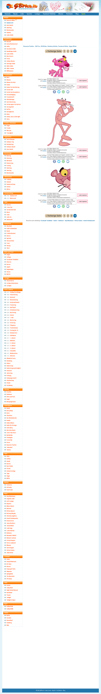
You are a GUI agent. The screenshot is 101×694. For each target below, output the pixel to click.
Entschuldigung (11, 94)
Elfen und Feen (11, 396)
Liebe (22, 14)
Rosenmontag (14, 300)
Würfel (8, 274)
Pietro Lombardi (11, 543)
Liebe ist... (10, 217)
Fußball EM (10, 606)
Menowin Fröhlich (11, 535)
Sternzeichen (10, 241)
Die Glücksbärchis (12, 418)
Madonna (9, 533)
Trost (8, 243)
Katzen (9, 463)
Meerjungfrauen (11, 401)
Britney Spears (11, 511)
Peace (8, 58)
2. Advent (12, 343)
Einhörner (9, 394)
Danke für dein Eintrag (13, 87)
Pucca (8, 442)
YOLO (8, 248)
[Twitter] (58, 93)
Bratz (8, 413)
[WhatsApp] (63, 93)
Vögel (8, 476)
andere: (44, 81)
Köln (8, 625)
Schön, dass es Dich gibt (13, 116)
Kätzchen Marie (11, 430)
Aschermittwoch (14, 302)
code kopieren (83, 80)
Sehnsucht (10, 219)
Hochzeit (9, 370)
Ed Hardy (9, 487)
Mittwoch (9, 160)
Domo (8, 559)
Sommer (9, 32)
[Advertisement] (13, 657)
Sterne (8, 272)
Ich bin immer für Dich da (14, 104)
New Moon (9, 592)
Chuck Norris (10, 280)
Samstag (9, 27)
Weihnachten (13, 353)
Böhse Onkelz (10, 506)
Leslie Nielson (10, 530)
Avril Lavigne (10, 501)
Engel (8, 399)
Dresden (9, 618)
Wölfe (8, 478)
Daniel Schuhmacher (12, 518)
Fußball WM (10, 609)
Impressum (48, 690)
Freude (8, 128)
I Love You (9, 207)
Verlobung (9, 385)
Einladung (9, 361)
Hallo (8, 46)
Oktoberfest (13, 333)
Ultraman (9, 578)
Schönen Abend (11, 147)
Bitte (8, 77)
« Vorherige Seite (53, 51)
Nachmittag (10, 144)
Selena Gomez (10, 550)
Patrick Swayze (11, 540)
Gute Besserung (11, 102)
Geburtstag (10, 366)
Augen (8, 254)
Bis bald (9, 41)
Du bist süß (10, 89)
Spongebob (10, 574)
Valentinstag (13, 294)
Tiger (8, 473)
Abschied (9, 226)
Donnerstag (10, 163)
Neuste (15, 14)
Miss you (9, 130)
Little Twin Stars (11, 432)
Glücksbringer (10, 99)
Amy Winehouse (11, 496)
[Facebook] (54, 93)
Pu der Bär (9, 440)
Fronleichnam (14, 328)
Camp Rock (10, 587)
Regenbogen (10, 269)
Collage (9, 257)
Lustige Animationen (12, 283)
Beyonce (9, 503)
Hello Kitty (10, 427)
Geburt (8, 363)
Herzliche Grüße (11, 49)
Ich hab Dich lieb (11, 209)
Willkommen (10, 71)
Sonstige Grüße (11, 63)
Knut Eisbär (10, 466)
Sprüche (29, 14)
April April (13, 307)
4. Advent (12, 348)
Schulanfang (10, 380)
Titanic (9, 595)
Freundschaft (10, 97)
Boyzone (9, 508)
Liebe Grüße (10, 35)
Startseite (7, 14)
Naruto (9, 566)
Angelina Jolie (10, 498)
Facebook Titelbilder (49, 14)
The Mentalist (10, 576)
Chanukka (13, 350)
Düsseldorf (10, 620)
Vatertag (12, 322)
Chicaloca (9, 415)
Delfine (9, 459)
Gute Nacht (10, 25)
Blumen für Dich (11, 82)
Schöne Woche (11, 61)
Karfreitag (13, 312)
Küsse (8, 212)
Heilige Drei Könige (15, 292)
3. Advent (12, 345)
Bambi (8, 408)
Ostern (12, 315)
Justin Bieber (10, 525)
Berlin (8, 615)
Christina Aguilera (12, 516)
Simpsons (9, 571)
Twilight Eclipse (11, 600)
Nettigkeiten (10, 111)
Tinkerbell (9, 447)
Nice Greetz (10, 56)
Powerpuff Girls (11, 569)
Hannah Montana (11, 561)
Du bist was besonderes (13, 92)
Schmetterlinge (11, 471)
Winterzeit (13, 198)
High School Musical (12, 590)
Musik (8, 231)
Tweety (9, 450)
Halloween (13, 335)
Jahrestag (9, 373)
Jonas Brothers (11, 523)
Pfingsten (13, 325)
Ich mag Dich (10, 107)
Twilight (9, 597)
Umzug (8, 245)
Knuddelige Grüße (11, 51)
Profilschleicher (11, 233)
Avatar (8, 585)
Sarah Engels (10, 547)
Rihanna (9, 545)
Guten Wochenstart (12, 44)
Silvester (12, 356)
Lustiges (37, 14)
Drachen (9, 392)
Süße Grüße (10, 66)
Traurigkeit (10, 133)
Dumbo (8, 420)
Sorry (8, 119)
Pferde (8, 468)
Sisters (8, 236)
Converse (9, 485)
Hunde (8, 461)
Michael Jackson (11, 538)
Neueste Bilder (11, 20)
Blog (77, 14)
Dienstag (9, 158)
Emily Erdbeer (10, 423)
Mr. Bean (9, 564)
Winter (8, 189)
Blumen (60, 14)
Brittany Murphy (11, 513)
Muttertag (13, 320)
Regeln (54, 690)
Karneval (12, 297)
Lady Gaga (9, 528)
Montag (9, 155)
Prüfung (9, 375)
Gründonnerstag (14, 310)
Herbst (8, 186)
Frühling (9, 179)
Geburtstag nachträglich (14, 368)
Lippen (8, 267)
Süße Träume (10, 68)
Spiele (83, 14)
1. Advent (12, 338)
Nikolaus (12, 340)
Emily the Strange (12, 425)
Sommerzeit (10, 23)
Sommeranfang (11, 184)
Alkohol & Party (11, 358)
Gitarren (9, 262)
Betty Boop (10, 410)
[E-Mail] (67, 93)
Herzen (9, 205)
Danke (8, 84)
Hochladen (69, 14)
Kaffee (8, 109)
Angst (8, 125)
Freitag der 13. (14, 330)
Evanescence (10, 520)
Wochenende (10, 30)
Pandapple (10, 437)
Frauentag (13, 305)
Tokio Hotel (10, 552)
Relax (8, 114)
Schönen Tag (10, 142)
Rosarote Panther (12, 445)
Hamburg (9, 622)
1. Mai (11, 317)
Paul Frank (10, 490)
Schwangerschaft (11, 378)
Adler (8, 456)
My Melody (9, 435)
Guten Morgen (10, 139)
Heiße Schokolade (12, 228)
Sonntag (9, 170)
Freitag (9, 165)
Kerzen (8, 264)
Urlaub (8, 383)
